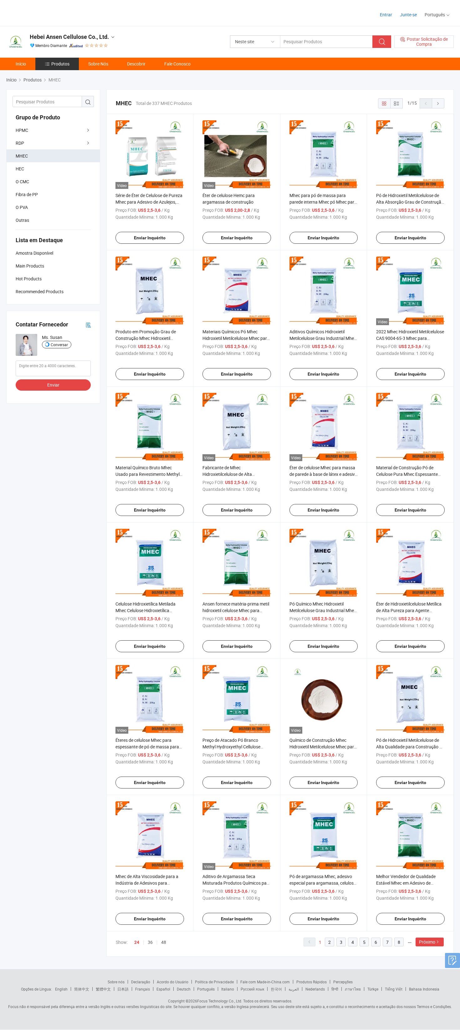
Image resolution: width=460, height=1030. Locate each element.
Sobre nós (116, 981)
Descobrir (136, 64)
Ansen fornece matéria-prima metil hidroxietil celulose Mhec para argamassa (235, 610)
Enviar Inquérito (150, 237)
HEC (20, 169)
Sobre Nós (98, 64)
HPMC (22, 130)
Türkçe (372, 988)
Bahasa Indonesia (424, 988)
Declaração (140, 981)
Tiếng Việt (393, 988)
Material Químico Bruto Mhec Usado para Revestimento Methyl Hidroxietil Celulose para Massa (147, 474)
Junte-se (408, 15)
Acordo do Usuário (172, 981)
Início (21, 64)
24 (136, 942)
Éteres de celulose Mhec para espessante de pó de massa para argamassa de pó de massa (147, 746)
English (61, 988)
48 (163, 942)
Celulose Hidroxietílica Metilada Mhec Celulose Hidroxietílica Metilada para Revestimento (145, 610)
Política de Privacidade (214, 981)
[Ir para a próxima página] (438, 103)
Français (142, 988)
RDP (20, 143)
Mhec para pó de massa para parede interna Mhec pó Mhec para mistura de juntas (323, 201)
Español (163, 988)
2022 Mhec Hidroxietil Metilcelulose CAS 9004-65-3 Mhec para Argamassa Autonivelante (410, 338)
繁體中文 (103, 988)
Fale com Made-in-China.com (265, 981)
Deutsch (184, 988)
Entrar (386, 15)
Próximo (427, 942)
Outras (22, 220)
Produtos (60, 64)
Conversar (59, 344)
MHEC (22, 156)
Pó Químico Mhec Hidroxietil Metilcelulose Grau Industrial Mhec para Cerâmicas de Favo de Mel (322, 610)
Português (206, 988)
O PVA (22, 207)
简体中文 (81, 988)
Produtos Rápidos (311, 981)
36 (150, 942)
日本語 (123, 988)
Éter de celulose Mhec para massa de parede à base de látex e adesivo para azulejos (323, 474)
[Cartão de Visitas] (88, 324)
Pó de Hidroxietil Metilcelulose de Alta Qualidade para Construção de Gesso (410, 746)
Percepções (343, 981)
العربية (294, 988)
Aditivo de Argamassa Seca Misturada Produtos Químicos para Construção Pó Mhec (236, 882)
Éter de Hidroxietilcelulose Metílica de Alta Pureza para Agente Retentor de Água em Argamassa (409, 610)
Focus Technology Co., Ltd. (219, 1000)
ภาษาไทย (353, 988)
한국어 (276, 988)
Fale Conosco (177, 64)
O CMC (22, 182)
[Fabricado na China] (46, 12)
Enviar (53, 385)
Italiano (227, 988)
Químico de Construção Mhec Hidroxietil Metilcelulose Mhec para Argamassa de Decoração (322, 746)
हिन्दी (334, 988)
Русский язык (252, 988)
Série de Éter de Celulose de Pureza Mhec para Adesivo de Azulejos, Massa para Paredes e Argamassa (148, 201)
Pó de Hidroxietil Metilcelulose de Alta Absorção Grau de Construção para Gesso (410, 201)
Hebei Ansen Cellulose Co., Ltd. (69, 37)
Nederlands (315, 988)
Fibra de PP (27, 194)
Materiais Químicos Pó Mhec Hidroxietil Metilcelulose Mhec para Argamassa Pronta (235, 338)
